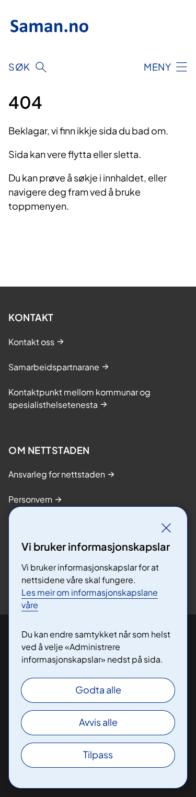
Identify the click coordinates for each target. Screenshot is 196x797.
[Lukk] (166, 527)
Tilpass (98, 754)
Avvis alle (98, 722)
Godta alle (98, 690)
